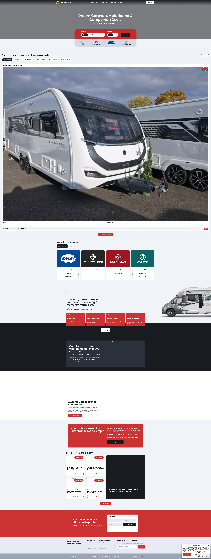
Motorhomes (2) (118, 273)
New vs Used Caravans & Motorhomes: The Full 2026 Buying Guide (94, 491)
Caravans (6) (117, 270)
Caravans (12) (142, 270)
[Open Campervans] (118, 3)
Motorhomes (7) (142, 273)
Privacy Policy (100, 556)
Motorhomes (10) (68, 273)
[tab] (7, 59)
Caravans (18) (68, 270)
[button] (208, 545)
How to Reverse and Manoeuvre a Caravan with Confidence (123, 491)
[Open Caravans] (97, 3)
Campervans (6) (142, 276)
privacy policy (140, 550)
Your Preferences (115, 556)
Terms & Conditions (92, 556)
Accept (186, 554)
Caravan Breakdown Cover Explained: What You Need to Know (95, 468)
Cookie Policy (107, 556)
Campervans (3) (68, 276)
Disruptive (143, 556)
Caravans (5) (93, 270)
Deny (196, 554)
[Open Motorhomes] (107, 3)
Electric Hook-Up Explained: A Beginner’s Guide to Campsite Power (75, 468)
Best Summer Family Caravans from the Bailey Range (74, 491)
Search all (125, 34)
